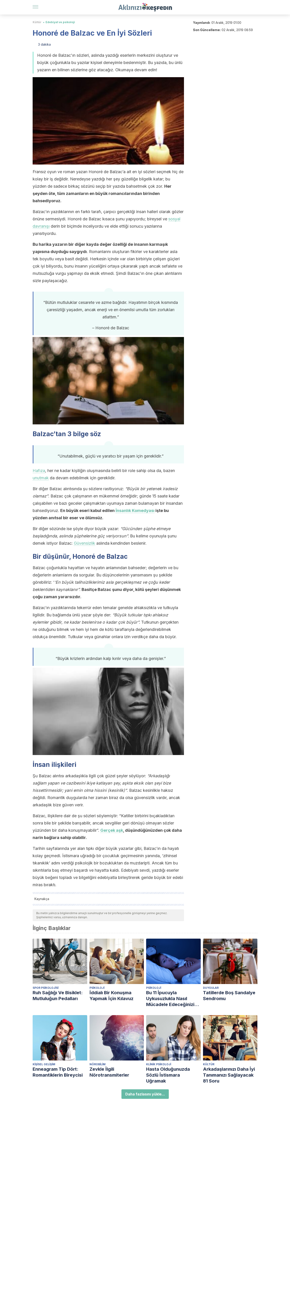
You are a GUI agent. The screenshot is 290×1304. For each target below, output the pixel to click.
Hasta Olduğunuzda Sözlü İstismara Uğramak (168, 1075)
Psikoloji (96, 987)
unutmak (41, 477)
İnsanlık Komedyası (135, 510)
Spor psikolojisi (45, 987)
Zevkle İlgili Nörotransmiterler (109, 1072)
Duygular (211, 987)
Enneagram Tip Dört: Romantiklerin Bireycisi (58, 1072)
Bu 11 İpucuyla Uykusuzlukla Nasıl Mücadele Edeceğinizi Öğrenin (170, 998)
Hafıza (39, 470)
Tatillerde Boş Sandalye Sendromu (229, 995)
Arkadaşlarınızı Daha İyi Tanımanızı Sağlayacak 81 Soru (229, 1075)
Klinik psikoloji (158, 1064)
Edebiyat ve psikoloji (60, 22)
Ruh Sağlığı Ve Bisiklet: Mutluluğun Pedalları (58, 995)
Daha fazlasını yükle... (145, 1094)
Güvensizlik (84, 543)
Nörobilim (97, 1064)
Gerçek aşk (111, 830)
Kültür (37, 22)
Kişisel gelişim (44, 1064)
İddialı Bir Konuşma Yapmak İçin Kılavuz (111, 995)
